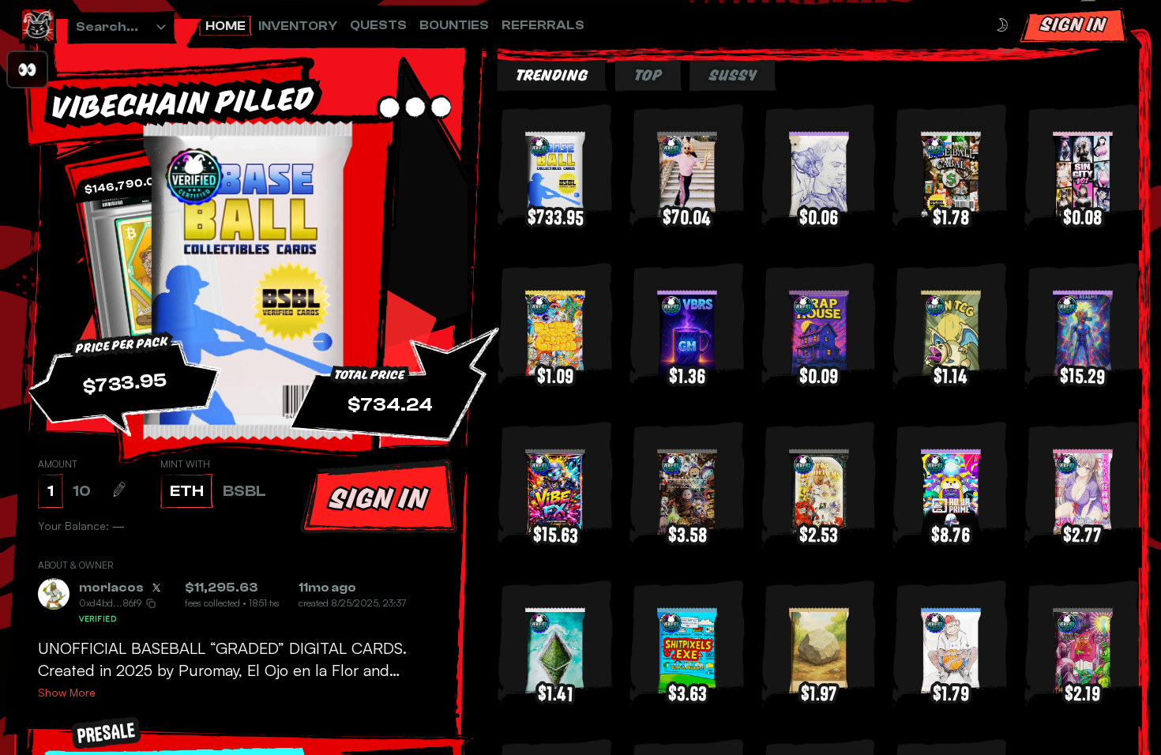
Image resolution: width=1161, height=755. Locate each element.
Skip (624, 707)
